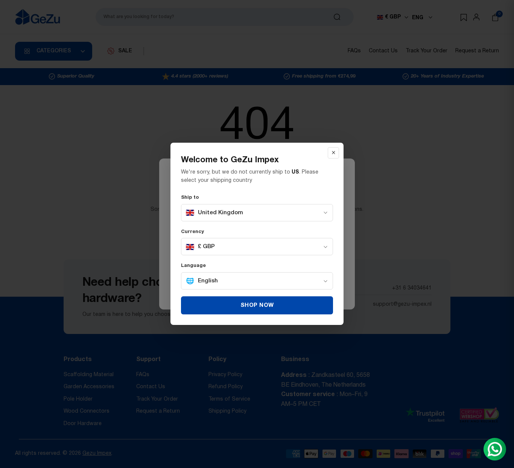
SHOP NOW (257, 305)
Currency (192, 232)
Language (193, 266)
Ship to (190, 197)
